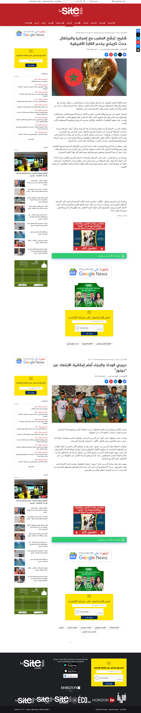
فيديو (50, 23)
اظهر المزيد (31, 139)
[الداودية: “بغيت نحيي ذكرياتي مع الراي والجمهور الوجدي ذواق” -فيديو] (19, 192)
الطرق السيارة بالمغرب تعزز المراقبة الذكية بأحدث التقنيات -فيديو (31, 174)
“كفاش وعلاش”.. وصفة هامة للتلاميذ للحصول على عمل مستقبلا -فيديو (37, 183)
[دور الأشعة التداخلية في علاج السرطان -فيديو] (19, 234)
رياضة (68, 23)
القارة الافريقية (87, 344)
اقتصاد (85, 23)
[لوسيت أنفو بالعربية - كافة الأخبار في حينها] (70, 11)
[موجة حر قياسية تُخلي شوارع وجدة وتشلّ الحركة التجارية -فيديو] (19, 226)
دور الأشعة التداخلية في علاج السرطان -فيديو (38, 233)
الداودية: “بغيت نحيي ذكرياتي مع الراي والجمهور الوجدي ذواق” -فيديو (37, 190)
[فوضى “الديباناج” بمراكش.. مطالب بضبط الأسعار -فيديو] (19, 243)
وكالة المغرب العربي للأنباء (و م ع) (108, 49)
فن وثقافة (59, 23)
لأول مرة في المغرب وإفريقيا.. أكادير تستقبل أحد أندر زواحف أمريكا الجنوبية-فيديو (37, 200)
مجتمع (101, 23)
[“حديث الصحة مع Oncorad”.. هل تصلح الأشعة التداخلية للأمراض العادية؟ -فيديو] (19, 217)
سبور (36, 23)
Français (27, 23)
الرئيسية (110, 23)
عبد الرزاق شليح (72, 344)
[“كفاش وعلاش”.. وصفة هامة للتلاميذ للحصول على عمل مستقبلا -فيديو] (19, 183)
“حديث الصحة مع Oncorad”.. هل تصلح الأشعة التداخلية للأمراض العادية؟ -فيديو (38, 217)
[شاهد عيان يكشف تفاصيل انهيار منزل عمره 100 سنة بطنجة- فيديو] (19, 209)
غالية (43, 23)
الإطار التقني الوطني (103, 344)
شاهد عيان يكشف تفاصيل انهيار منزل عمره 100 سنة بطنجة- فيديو (37, 207)
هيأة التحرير (123, 709)
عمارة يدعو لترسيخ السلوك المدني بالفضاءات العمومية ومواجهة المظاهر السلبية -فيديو (37, 251)
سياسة (93, 23)
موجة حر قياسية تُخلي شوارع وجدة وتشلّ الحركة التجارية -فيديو (37, 224)
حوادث (76, 23)
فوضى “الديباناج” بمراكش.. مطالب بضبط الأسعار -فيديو (37, 241)
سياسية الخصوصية (113, 709)
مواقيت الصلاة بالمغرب (101, 709)
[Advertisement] (89, 184)
